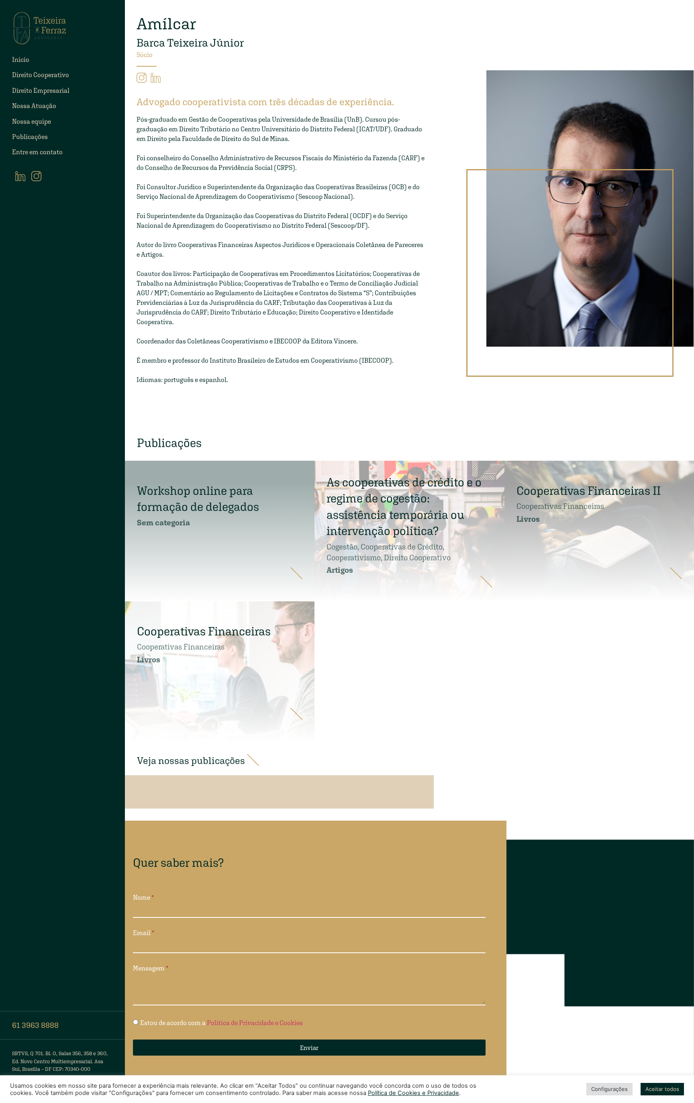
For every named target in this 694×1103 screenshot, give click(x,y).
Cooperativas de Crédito (402, 546)
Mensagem (149, 968)
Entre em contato (37, 152)
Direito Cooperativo (40, 75)
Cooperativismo (354, 557)
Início (20, 59)
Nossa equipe (31, 121)
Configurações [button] (609, 1089)
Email (142, 933)
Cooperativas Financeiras (560, 506)
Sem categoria (163, 522)
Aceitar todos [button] (662, 1089)
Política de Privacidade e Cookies (255, 1022)
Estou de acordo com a (221, 1022)
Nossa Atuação (34, 106)
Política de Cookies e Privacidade (413, 1093)
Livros (528, 519)
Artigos (340, 570)
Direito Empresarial (40, 90)
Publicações (30, 137)
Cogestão (342, 546)
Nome (141, 898)
